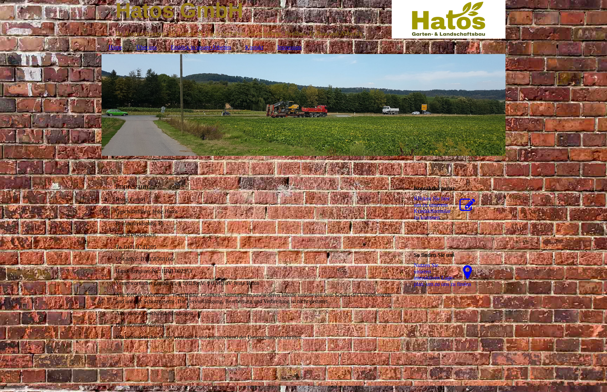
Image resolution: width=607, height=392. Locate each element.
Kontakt (254, 47)
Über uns (146, 47)
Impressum (289, 47)
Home (115, 47)
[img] (303, 105)
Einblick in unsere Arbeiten (201, 47)
